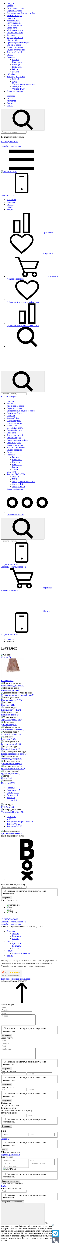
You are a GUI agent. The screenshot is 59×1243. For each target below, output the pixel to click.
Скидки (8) (6, 657)
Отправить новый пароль (12, 1202)
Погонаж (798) (8, 783)
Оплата (10, 98)
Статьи (15, 948)
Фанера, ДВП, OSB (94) (12, 812)
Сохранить (6, 1035)
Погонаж (11, 57)
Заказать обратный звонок (13, 922)
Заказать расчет (8, 195)
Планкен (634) (8, 705)
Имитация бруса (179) (11, 700)
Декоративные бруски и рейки (21, 13)
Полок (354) (6, 778)
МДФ (14, 81)
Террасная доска (14, 25)
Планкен (11, 18)
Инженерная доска (15, 8)
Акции (10, 103)
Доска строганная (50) (11, 763)
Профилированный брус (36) (14, 754)
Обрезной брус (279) (10, 749)
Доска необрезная (15, 91)
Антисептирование (21, 953)
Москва (46, 611)
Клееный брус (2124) (11, 710)
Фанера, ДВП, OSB (16, 76)
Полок (10, 54)
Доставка (11, 96)
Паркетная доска (14, 10)
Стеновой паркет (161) (11, 734)
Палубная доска (14, 23)
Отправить (6, 898)
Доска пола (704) (9, 724)
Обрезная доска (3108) (11, 759)
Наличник (17, 62)
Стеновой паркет (15, 32)
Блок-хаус (11, 35)
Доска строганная (15, 47)
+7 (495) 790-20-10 (9, 141)
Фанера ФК (17, 86)
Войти (4, 1149)
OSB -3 (15, 79)
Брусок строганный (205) (13, 768)
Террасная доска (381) (11, 719)
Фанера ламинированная (23, 84)
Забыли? (5, 1139)
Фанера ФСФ (18, 89)
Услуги (10, 105)
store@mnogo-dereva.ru (11, 146)
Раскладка (17, 67)
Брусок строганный (16, 50)
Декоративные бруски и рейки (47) (17, 695)
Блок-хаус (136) (8, 739)
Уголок (15, 72)
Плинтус (16, 64)
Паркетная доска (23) (11, 690)
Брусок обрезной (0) (10, 773)
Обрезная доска (14, 45)
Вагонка (10, 6)
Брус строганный (15, 37)
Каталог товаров (9, 396)
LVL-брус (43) (7, 807)
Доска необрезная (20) (11, 833)
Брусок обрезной (14, 52)
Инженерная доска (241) (12, 685)
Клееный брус (13, 20)
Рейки (15, 69)
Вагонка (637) (7, 680)
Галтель (15, 59)
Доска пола (12, 28)
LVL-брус (11, 74)
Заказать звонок (13, 567)
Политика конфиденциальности (16, 979)
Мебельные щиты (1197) (12, 729)
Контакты (11, 101)
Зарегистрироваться (10, 1154)
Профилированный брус (18, 42)
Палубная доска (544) (11, 715)
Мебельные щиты (15, 30)
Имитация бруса (14, 15)
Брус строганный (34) (11, 744)
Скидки (10, 3)
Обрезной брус (14, 40)
